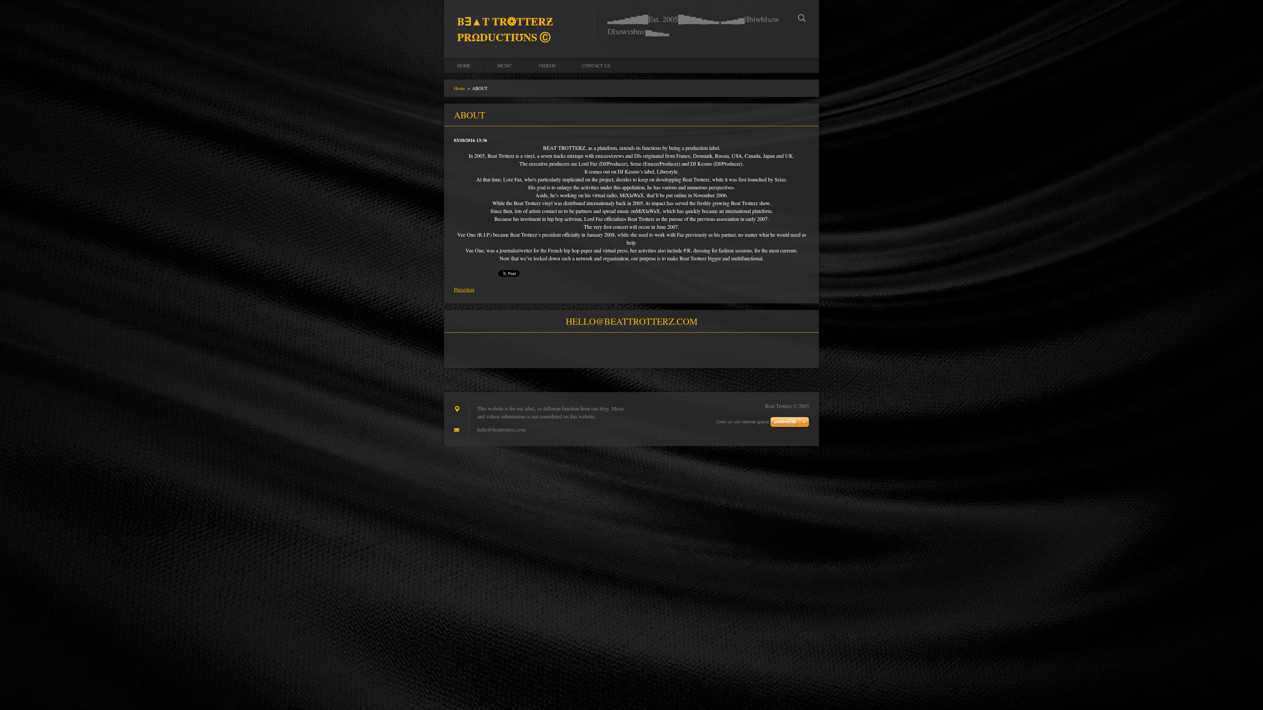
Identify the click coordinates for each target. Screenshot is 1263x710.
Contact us (596, 65)
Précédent (464, 289)
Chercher (802, 19)
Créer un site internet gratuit (742, 421)
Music (504, 65)
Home (464, 65)
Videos (547, 65)
